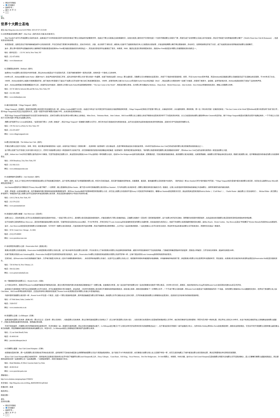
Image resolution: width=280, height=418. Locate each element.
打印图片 (11, 5)
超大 (7, 10)
